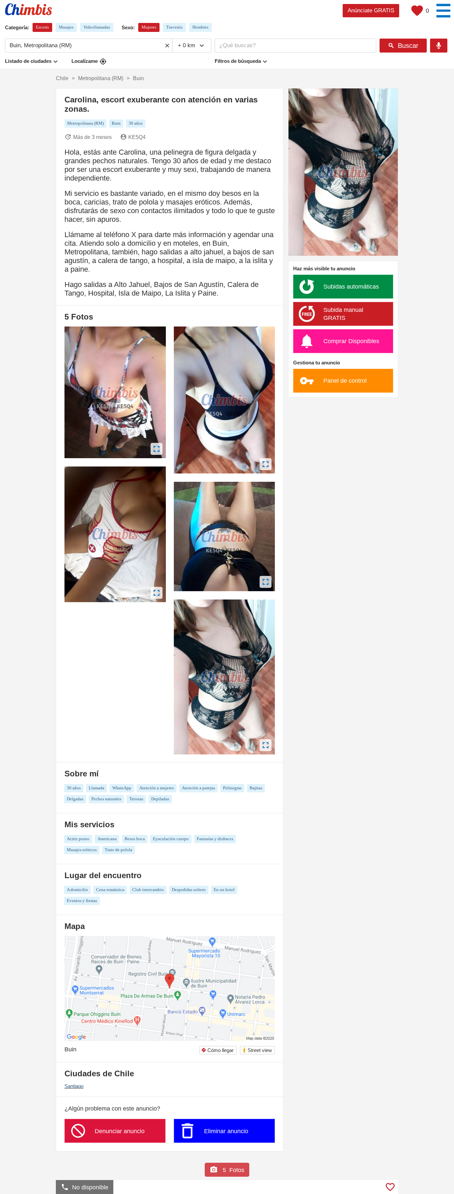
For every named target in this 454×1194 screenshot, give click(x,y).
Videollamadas (96, 27)
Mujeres (149, 27)
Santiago (73, 1086)
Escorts (42, 27)
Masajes (66, 27)
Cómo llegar (217, 1050)
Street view (257, 1050)
